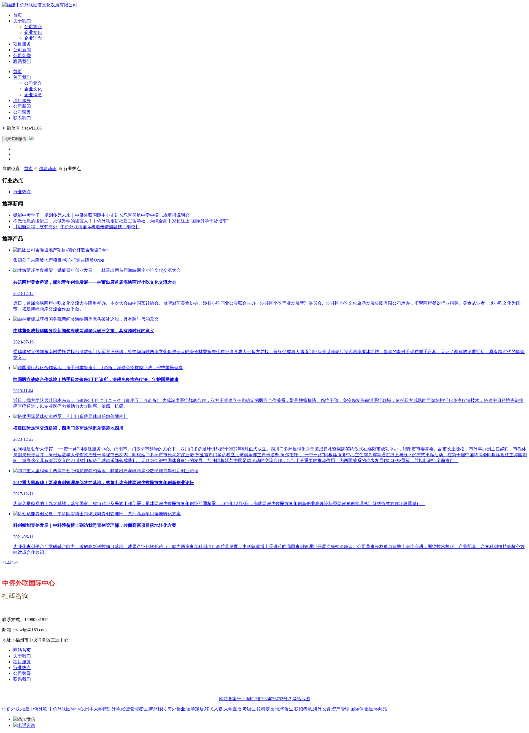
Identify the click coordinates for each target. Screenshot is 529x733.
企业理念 (33, 38)
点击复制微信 (15, 139)
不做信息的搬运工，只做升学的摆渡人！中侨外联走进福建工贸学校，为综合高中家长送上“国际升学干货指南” (121, 221)
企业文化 (33, 32)
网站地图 (301, 698)
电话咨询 (26, 725)
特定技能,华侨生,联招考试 (286, 709)
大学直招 (232, 709)
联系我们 (22, 61)
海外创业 (176, 709)
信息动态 (47, 168)
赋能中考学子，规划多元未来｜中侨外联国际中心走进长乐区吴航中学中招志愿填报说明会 (101, 215)
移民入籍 (214, 709)
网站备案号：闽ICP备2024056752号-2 (255, 698)
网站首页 (22, 650)
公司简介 (33, 26)
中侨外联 (11, 709)
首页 (17, 15)
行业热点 (22, 191)
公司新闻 (22, 49)
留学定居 (195, 709)
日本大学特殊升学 (102, 709)
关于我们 (22, 20)
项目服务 (22, 44)
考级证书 (251, 709)
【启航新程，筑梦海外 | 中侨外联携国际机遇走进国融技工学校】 (76, 226)
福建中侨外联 (34, 709)
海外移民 (157, 709)
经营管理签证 (134, 709)
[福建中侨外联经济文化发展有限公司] (39, 4)
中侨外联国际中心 (66, 709)
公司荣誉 (22, 55)
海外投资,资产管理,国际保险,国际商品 (350, 709)
